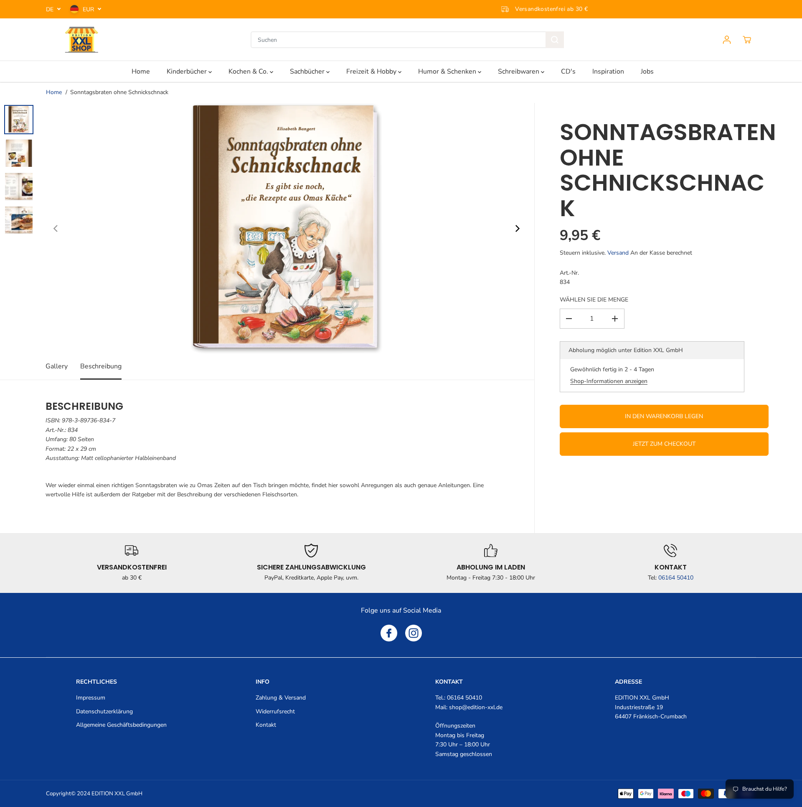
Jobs (647, 71)
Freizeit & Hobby (372, 71)
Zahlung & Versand (281, 698)
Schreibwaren (519, 71)
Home (141, 71)
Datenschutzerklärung (104, 711)
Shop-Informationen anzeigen (608, 381)
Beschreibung (101, 366)
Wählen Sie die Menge (594, 300)
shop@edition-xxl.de (476, 707)
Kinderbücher (187, 71)
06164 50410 (675, 578)
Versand (618, 253)
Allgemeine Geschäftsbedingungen (121, 725)
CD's (568, 71)
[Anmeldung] (727, 40)
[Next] (517, 228)
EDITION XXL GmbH (116, 793)
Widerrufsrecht (275, 711)
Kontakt (266, 725)
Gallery (57, 366)
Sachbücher (308, 71)
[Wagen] (747, 40)
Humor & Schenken (448, 71)
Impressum (90, 698)
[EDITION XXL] (81, 40)
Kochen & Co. (249, 71)
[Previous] (56, 228)
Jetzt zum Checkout (664, 444)
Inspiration (608, 71)
